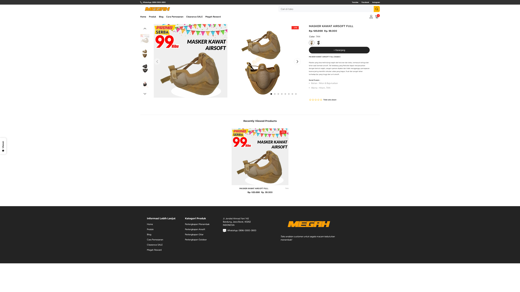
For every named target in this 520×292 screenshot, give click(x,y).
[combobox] (326, 9)
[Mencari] (329, 9)
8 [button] (296, 94)
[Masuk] (371, 16)
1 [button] (271, 94)
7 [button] (292, 94)
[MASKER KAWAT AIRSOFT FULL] (260, 156)
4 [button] (282, 94)
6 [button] (289, 94)
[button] (297, 61)
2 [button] (275, 94)
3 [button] (278, 94)
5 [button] (285, 94)
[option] (190, 61)
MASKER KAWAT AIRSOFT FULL (263, 188)
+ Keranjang (339, 50)
